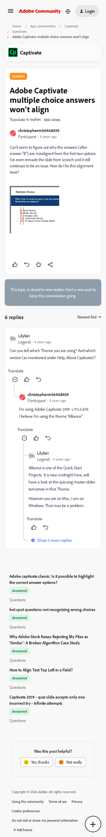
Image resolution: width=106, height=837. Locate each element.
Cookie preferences (26, 811)
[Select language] (68, 11)
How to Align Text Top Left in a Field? (41, 669)
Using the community (28, 801)
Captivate (72, 26)
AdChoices (24, 830)
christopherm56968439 (38, 130)
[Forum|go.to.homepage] (40, 11)
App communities (43, 26)
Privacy (77, 801)
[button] (10, 12)
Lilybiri (24, 335)
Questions (19, 31)
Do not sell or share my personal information (45, 820)
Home (16, 26)
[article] (53, 358)
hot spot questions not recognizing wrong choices (52, 609)
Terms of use (58, 801)
